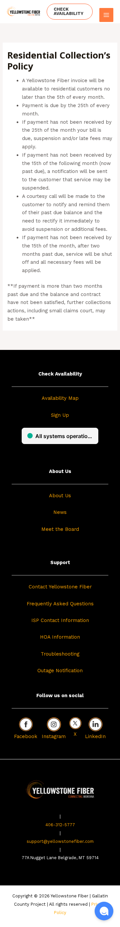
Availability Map (60, 398)
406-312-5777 (60, 824)
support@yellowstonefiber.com (60, 841)
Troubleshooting (60, 654)
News (60, 512)
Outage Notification (60, 671)
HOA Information (60, 637)
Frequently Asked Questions (60, 604)
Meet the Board (60, 529)
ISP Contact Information (60, 620)
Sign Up (60, 415)
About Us (60, 496)
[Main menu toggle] (106, 15)
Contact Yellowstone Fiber (60, 587)
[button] (70, 12)
